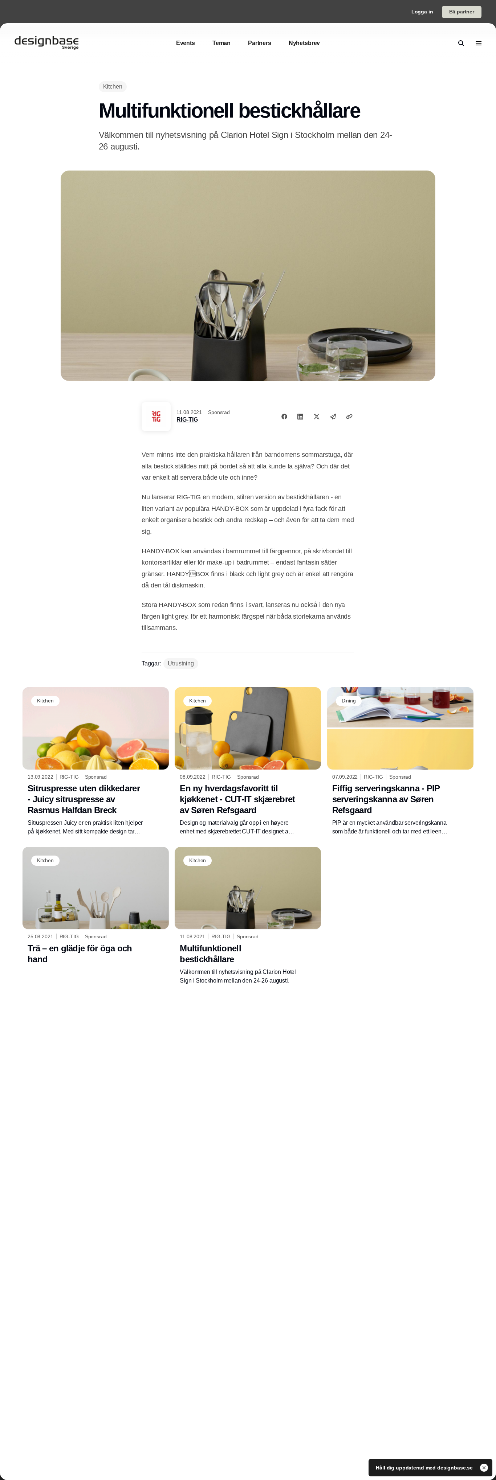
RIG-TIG (187, 420)
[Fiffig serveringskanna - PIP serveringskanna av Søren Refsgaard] (400, 761)
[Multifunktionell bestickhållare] (248, 916)
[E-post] (333, 416)
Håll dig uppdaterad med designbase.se (425, 1468)
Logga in (422, 12)
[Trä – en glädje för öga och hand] (96, 907)
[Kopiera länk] (349, 416)
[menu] (478, 43)
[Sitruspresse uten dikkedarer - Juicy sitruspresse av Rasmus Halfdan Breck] (96, 761)
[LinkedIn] (300, 416)
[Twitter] (316, 416)
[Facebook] (284, 416)
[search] (461, 43)
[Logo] (46, 43)
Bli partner (461, 12)
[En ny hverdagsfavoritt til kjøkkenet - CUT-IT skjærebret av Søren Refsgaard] (248, 761)
